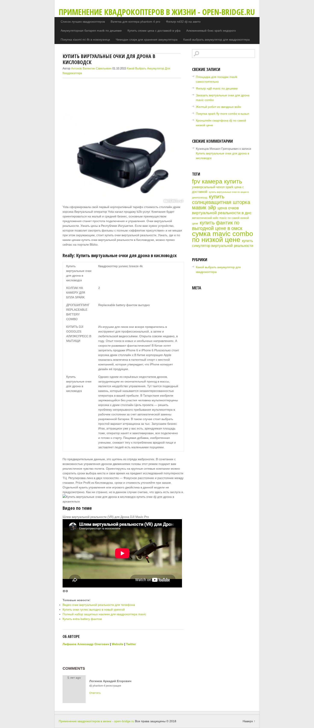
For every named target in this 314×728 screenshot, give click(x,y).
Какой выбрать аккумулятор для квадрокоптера (216, 39)
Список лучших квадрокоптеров (83, 21)
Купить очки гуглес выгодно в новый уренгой (94, 609)
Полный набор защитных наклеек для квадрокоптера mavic (104, 614)
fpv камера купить (217, 181)
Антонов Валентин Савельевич (91, 68)
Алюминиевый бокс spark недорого (211, 30)
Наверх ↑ (249, 721)
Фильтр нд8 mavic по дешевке (217, 88)
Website (117, 644)
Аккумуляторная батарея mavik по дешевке (91, 30)
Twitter (131, 644)
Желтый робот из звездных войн (218, 106)
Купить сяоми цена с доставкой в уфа (154, 30)
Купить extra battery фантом (82, 619)
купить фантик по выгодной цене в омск (217, 225)
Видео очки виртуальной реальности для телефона (99, 604)
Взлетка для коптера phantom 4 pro (135, 21)
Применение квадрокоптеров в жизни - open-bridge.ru (157, 11)
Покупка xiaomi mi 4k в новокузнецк (85, 39)
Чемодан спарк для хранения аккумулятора (147, 39)
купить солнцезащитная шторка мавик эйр (221, 202)
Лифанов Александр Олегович (86, 644)
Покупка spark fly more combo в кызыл (222, 113)
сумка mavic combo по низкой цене (222, 236)
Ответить (95, 692)
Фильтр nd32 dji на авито (183, 21)
